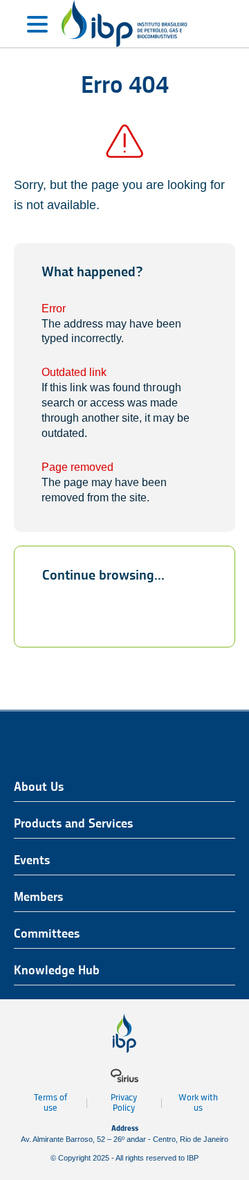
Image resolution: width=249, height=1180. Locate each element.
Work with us (198, 1102)
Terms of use (50, 1102)
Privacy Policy (124, 1102)
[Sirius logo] (124, 1075)
